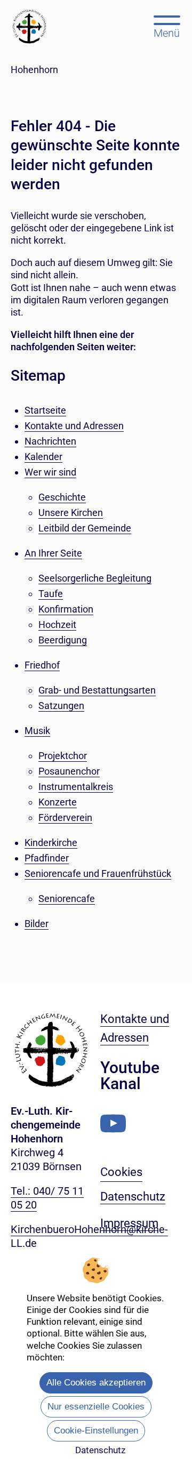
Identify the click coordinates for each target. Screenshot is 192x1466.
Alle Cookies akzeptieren (96, 1383)
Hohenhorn (34, 69)
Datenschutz (100, 1450)
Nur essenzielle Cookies (96, 1406)
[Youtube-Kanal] (113, 1123)
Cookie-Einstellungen (96, 1430)
